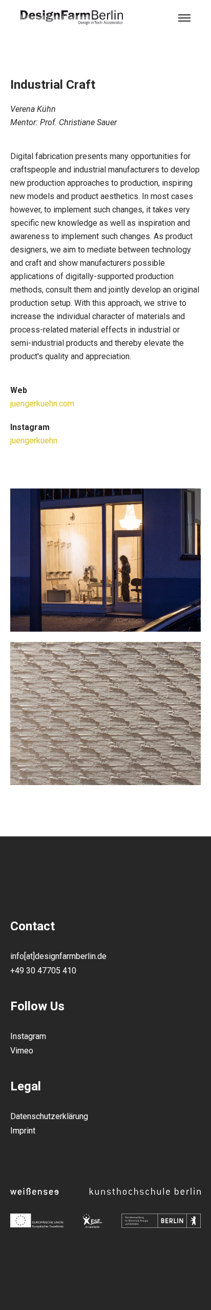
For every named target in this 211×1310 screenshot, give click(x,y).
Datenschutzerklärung (49, 1116)
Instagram (28, 1036)
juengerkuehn (33, 440)
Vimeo (21, 1050)
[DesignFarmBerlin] (71, 18)
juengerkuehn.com (42, 403)
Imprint (22, 1131)
